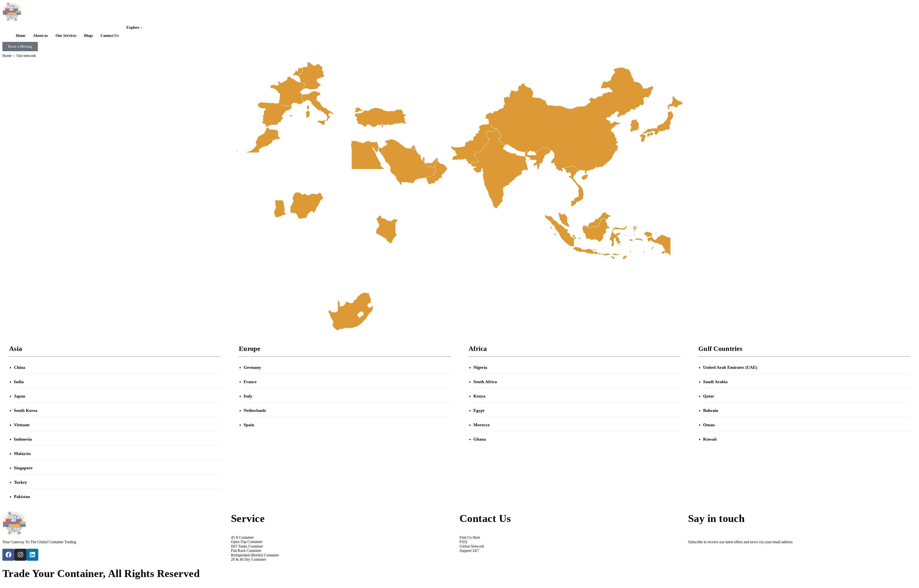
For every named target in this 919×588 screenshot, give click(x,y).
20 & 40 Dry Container (248, 559)
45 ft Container (242, 537)
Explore (132, 27)
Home (20, 36)
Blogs (88, 36)
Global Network (472, 546)
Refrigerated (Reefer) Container (255, 555)
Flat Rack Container (246, 551)
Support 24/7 (469, 551)
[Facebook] (8, 555)
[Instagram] (20, 555)
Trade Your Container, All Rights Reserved (101, 573)
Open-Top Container (246, 542)
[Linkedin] (32, 555)
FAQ (463, 542)
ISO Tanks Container (247, 546)
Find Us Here (470, 537)
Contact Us (110, 36)
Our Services (66, 36)
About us (40, 36)
